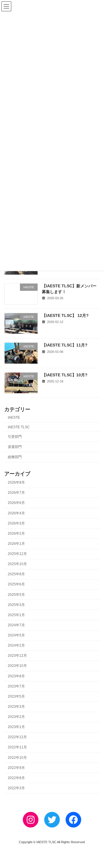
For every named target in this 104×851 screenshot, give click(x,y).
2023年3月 (16, 707)
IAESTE (14, 417)
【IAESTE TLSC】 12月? (65, 315)
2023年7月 (16, 686)
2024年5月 (16, 635)
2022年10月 (17, 757)
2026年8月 (16, 482)
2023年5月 (16, 696)
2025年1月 (16, 615)
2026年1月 (16, 544)
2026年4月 (16, 513)
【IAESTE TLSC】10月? (65, 374)
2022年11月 (17, 747)
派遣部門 (15, 447)
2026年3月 (16, 523)
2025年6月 (16, 584)
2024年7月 (16, 625)
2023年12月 (17, 656)
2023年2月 (16, 717)
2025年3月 (16, 605)
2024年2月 (16, 645)
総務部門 (15, 457)
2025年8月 (16, 574)
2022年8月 (16, 778)
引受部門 (15, 436)
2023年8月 (16, 676)
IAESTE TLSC (19, 427)
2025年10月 (17, 564)
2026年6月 (16, 503)
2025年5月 (16, 594)
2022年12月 (17, 737)
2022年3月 (16, 788)
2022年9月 (16, 768)
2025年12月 (17, 554)
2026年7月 (16, 493)
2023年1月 (16, 727)
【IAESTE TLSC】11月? (65, 345)
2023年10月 (17, 666)
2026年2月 (16, 533)
